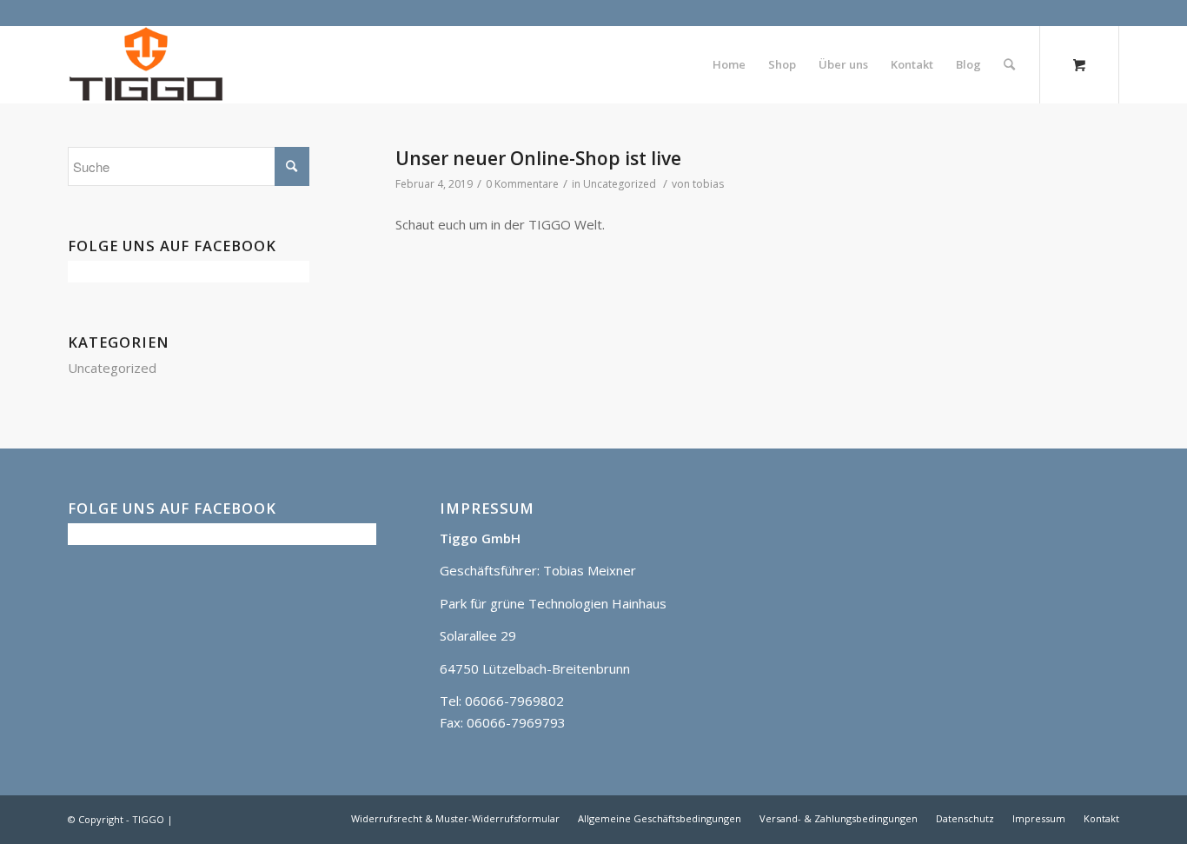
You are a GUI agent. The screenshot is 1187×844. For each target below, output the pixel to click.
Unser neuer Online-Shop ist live (538, 158)
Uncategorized (619, 183)
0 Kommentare (522, 183)
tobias (708, 183)
